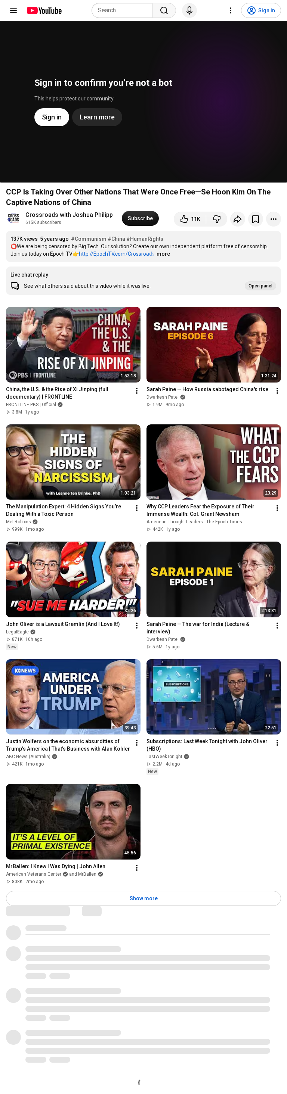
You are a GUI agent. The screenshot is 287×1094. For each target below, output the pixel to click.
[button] (143, 281)
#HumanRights (144, 239)
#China (116, 239)
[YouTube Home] (44, 10)
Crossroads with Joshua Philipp (69, 214)
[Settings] (230, 10)
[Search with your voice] (189, 10)
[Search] (164, 10)
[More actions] (273, 219)
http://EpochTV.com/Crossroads (117, 254)
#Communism (89, 239)
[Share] (237, 219)
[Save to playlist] (255, 219)
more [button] (163, 254)
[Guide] (13, 10)
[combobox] (124, 10)
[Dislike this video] (216, 219)
